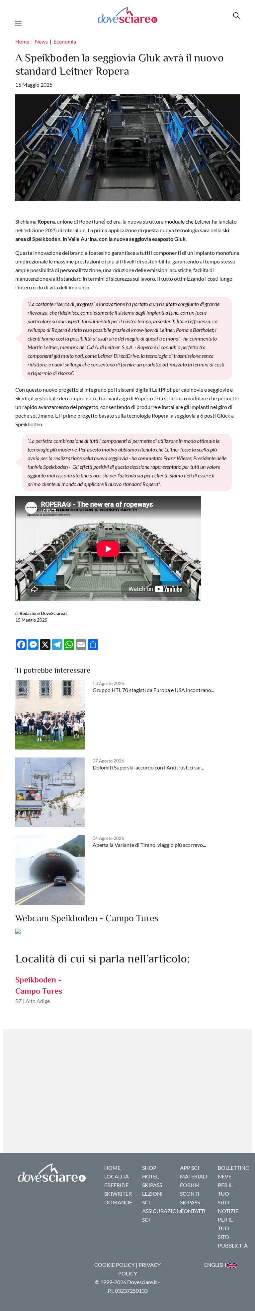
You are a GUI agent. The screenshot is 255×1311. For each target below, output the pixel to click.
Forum (190, 1185)
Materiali (193, 1176)
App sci (189, 1167)
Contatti (193, 1211)
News (41, 41)
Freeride (116, 1185)
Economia (64, 41)
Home (22, 41)
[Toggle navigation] (20, 22)
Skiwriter (118, 1193)
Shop (149, 1167)
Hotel (150, 1176)
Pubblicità (233, 1245)
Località (116, 1176)
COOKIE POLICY (114, 1264)
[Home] (127, 15)
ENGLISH (215, 1264)
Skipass (152, 1185)
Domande (118, 1202)
